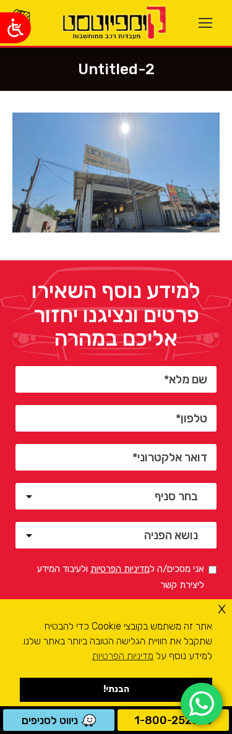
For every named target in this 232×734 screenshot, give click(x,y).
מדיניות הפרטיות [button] (122, 656)
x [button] (222, 608)
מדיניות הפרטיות (120, 568)
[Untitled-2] (116, 173)
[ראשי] (112, 23)
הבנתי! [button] (116, 689)
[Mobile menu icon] (205, 23)
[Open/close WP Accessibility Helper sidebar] (15, 27)
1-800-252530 (173, 720)
